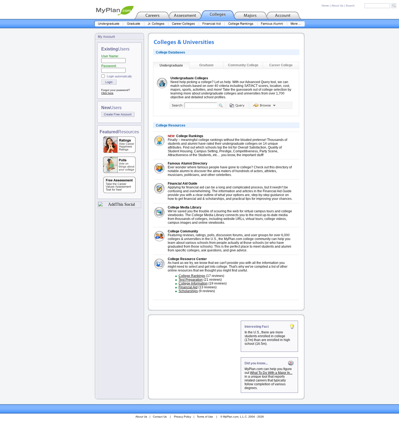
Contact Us (160, 416)
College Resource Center (187, 259)
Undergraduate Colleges (189, 78)
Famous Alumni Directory (187, 163)
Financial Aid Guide (182, 183)
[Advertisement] (195, 355)
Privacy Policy (182, 416)
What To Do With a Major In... (271, 373)
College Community (183, 231)
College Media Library (184, 207)
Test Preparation (191, 280)
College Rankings (189, 136)
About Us (337, 5)
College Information (193, 283)
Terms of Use (205, 416)
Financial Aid (188, 287)
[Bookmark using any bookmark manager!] (119, 206)
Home (325, 5)
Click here (107, 92)
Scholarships (188, 291)
